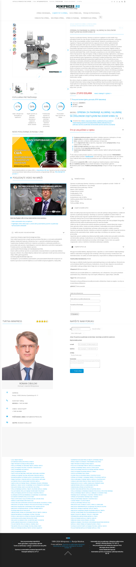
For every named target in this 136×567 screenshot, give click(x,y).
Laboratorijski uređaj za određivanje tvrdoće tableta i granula (29, 512)
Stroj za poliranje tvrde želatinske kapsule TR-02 (107, 545)
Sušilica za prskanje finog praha (80, 473)
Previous (10, 50)
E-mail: (40, 1)
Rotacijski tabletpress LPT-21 (30, 552)
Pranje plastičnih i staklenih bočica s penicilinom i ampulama (28, 479)
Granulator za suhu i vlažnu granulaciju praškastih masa (87, 483)
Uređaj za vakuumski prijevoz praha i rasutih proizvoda (86, 481)
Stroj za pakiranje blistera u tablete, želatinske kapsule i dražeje (29, 489)
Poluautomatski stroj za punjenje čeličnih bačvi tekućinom (27, 491)
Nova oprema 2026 (75, 13)
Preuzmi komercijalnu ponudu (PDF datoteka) (89, 99)
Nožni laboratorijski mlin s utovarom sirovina (24, 522)
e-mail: (72, 344)
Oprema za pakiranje (72, 18)
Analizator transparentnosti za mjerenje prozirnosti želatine (88, 506)
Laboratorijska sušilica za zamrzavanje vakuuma (84, 485)
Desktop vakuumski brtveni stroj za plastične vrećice (86, 489)
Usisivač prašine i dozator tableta (80, 500)
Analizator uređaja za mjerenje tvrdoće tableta (84, 508)
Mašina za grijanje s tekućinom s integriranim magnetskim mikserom (90, 522)
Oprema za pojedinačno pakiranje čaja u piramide (84, 496)
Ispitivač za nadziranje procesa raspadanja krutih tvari (86, 512)
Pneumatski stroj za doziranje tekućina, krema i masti (26, 526)
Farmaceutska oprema (42, 18)
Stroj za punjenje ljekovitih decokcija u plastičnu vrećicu (27, 493)
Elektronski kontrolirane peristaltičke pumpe (24, 518)
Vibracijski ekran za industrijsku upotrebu (83, 520)
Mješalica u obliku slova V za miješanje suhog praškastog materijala (30, 485)
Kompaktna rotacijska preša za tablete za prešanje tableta (87, 460)
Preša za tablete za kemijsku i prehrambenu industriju (86, 461)
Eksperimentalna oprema (88, 18)
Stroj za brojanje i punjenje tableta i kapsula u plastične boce (88, 479)
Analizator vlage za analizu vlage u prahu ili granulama (87, 504)
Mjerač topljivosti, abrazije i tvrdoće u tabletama (84, 514)
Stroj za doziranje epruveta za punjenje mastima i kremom (87, 469)
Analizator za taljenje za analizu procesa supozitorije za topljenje (30, 504)
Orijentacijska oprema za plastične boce (82, 487)
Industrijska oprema (57, 18)
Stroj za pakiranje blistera (18, 471)
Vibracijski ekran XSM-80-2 (107, 547)
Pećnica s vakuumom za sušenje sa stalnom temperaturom (27, 516)
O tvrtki (79, 1)
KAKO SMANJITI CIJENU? (102, 93)
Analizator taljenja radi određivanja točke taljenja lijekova (27, 506)
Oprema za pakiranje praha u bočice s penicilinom (85, 467)
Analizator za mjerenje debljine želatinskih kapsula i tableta (87, 510)
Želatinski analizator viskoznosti (20, 510)
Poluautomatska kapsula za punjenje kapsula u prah (85, 528)
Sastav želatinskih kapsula (107, 549)
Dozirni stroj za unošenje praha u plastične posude (86, 475)
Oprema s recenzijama (43, 13)
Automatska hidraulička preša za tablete (22, 461)
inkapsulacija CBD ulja (42, 170)
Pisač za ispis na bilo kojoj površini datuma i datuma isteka (27, 498)
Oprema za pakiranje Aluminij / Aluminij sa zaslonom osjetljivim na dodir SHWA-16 (69, 546)
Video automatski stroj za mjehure (22, 221)
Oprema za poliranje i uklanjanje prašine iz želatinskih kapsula (88, 477)
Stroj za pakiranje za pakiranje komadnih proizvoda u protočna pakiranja (92, 491)
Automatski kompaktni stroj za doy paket (22, 496)
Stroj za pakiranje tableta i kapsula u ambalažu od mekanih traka (89, 493)
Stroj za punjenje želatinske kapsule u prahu (83, 471)
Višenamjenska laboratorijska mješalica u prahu (84, 516)
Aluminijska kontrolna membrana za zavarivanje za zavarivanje (29, 495)
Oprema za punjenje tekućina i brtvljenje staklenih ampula (27, 475)
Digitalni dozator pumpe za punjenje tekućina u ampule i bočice (89, 526)
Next (68, 50)
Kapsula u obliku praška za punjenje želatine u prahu (86, 524)
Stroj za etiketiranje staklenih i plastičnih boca (84, 498)
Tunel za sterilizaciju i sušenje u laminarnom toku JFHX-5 (30, 546)
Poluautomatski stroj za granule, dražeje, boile (25, 524)
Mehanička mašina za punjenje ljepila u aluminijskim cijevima (27, 477)
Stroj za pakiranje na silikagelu (20, 469)
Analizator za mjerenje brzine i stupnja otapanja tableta (27, 508)
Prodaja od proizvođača (91, 13)
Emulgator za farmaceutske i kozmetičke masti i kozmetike (27, 520)
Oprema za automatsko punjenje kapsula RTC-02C (30, 549)
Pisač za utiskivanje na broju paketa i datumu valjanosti (26, 528)
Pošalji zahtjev (78, 371)
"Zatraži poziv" (89, 156)
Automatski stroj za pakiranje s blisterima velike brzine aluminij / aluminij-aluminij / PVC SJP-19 (107, 542)
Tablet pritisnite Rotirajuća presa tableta (22, 463)
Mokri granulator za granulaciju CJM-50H (30, 543)
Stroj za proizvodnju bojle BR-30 (30, 541)
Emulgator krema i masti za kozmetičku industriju (25, 487)
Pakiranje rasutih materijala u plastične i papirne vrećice (86, 495)
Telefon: (56, 1)
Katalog (72, 24)
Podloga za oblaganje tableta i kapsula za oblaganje (86, 465)
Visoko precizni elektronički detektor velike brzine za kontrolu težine (31, 502)
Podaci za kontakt (69, 1)
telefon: (72, 349)
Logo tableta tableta (17, 460)
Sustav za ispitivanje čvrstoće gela (80, 502)
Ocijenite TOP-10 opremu (59, 13)
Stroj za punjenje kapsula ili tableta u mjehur (83, 518)
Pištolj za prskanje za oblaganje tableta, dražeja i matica (27, 465)
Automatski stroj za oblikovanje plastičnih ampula (25, 481)
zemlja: (74, 354)
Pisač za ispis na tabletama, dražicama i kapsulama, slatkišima (28, 473)
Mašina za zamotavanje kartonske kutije (22, 500)
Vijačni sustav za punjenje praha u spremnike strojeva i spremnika (29, 483)
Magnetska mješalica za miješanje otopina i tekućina (25, 514)
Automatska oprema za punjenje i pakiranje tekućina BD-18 (107, 552)
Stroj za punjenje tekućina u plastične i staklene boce (26, 467)
